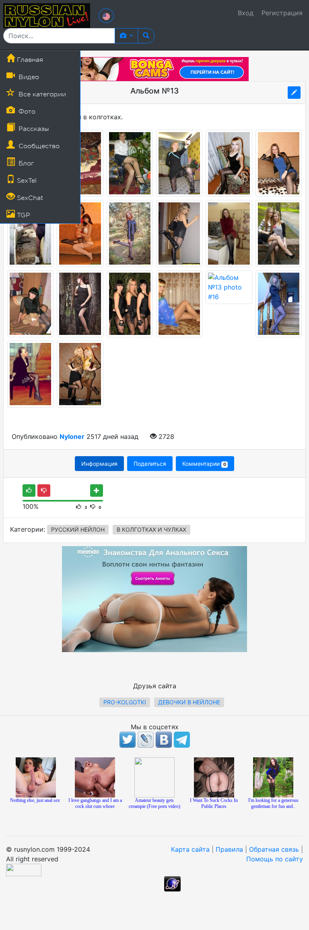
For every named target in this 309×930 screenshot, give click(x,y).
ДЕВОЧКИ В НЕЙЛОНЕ (189, 702)
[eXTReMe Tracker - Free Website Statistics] (172, 883)
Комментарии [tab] (204, 463)
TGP (22, 215)
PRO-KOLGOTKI (124, 702)
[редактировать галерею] (294, 92)
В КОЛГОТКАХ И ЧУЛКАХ (151, 529)
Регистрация (282, 13)
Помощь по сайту (274, 859)
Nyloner (72, 436)
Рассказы (32, 129)
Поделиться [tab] (150, 463)
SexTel (26, 180)
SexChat (29, 198)
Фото (25, 111)
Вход (245, 13)
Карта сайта (190, 849)
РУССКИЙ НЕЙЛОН (78, 529)
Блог (25, 163)
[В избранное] (96, 490)
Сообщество (38, 146)
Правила (229, 849)
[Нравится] (29, 490)
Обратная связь (274, 849)
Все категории (41, 94)
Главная (29, 59)
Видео (27, 77)
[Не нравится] (43, 490)
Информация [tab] (99, 463)
